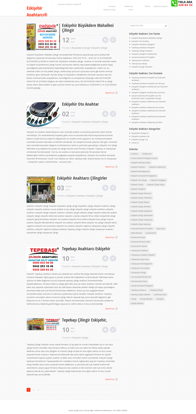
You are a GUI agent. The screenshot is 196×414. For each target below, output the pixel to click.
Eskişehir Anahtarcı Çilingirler (82, 178)
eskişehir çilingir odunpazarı (142, 220)
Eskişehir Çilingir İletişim (140, 202)
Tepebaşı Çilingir (156, 290)
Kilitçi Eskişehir (136, 233)
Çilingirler (160, 299)
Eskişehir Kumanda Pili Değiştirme (144, 176)
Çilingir (134, 299)
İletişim (147, 6)
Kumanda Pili (151, 233)
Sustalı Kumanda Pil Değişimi (142, 286)
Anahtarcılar (147, 154)
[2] (105, 258)
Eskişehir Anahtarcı (160, 6)
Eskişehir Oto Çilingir (139, 180)
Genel (131, 10)
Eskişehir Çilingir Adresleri (142, 67)
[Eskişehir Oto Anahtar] (44, 116)
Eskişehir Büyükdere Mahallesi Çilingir (88, 27)
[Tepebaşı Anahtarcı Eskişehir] (44, 259)
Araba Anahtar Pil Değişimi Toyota (144, 158)
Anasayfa (112, 6)
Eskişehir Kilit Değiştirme (140, 171)
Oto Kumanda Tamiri (139, 281)
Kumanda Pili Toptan (139, 246)
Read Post (109, 93)
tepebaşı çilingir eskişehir (140, 294)
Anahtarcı (135, 154)
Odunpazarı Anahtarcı (140, 60)
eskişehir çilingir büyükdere (141, 211)
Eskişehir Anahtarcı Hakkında (143, 101)
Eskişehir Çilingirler (138, 189)
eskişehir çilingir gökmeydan (142, 215)
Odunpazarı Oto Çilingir (140, 268)
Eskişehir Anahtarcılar (157, 167)
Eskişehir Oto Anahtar (80, 104)
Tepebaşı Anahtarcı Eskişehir (86, 248)
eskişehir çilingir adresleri (141, 206)
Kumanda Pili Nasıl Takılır (140, 242)
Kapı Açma (161, 228)
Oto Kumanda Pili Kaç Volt (141, 277)
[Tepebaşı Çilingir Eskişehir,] (44, 325)
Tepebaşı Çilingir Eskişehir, (84, 320)
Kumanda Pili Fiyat (138, 237)
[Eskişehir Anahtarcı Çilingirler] (42, 190)
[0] (105, 40)
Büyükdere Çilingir (81, 47)
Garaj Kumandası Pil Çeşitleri (143, 57)
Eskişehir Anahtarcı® (37, 11)
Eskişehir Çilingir (109, 10)
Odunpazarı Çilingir (139, 63)
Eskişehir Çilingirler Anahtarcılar (144, 54)
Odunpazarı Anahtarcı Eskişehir (143, 255)
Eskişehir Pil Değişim (158, 180)
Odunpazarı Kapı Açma (140, 259)
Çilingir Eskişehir (147, 299)
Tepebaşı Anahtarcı (138, 290)
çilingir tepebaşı (137, 303)
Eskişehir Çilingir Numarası (141, 193)
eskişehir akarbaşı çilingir (140, 162)
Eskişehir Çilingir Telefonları (141, 198)
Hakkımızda (128, 6)
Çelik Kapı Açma (160, 294)
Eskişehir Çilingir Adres (156, 184)
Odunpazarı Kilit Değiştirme (141, 264)
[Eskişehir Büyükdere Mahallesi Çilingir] (44, 37)
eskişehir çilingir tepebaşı (140, 224)
